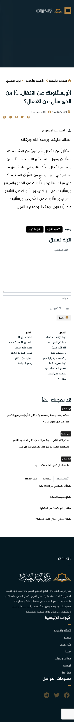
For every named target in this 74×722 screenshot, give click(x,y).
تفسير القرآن (53, 229)
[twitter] (56, 695)
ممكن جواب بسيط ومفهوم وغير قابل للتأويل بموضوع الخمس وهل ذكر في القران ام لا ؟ (37, 418)
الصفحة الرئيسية (57, 81)
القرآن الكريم (35, 229)
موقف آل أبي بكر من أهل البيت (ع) (55, 508)
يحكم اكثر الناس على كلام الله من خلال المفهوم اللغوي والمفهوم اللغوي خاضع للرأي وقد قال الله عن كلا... (41, 443)
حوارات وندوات (63, 658)
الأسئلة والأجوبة (34, 81)
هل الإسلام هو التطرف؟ (60, 497)
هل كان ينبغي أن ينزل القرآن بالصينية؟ (53, 519)
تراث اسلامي (13, 81)
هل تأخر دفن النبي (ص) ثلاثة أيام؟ (55, 486)
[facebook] (66, 695)
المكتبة (67, 665)
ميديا (68, 651)
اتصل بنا (66, 672)
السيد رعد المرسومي (53, 130)
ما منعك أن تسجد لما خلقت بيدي (52, 465)
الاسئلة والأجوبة (62, 630)
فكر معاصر (65, 644)
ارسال (61, 317)
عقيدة (67, 637)
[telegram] (46, 695)
